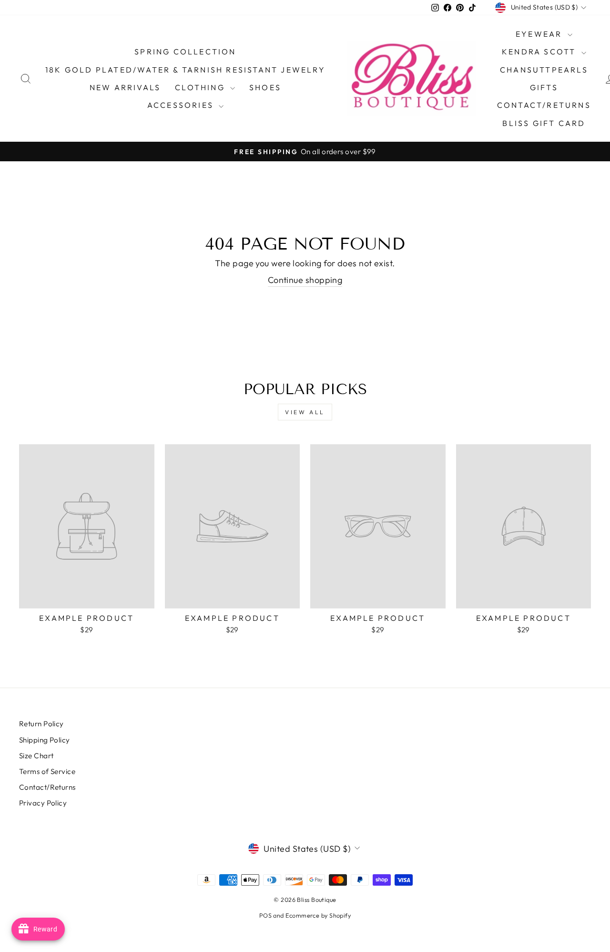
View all (305, 412)
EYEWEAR (540, 34)
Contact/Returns (544, 105)
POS (265, 915)
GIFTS (544, 87)
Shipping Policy (44, 739)
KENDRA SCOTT (540, 51)
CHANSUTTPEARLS (544, 69)
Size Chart (36, 755)
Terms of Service (47, 771)
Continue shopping (305, 279)
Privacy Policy (43, 802)
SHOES (265, 87)
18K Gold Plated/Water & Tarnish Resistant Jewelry (185, 69)
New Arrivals (125, 87)
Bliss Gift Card (543, 123)
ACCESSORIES (181, 105)
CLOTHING (201, 87)
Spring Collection (185, 51)
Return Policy (41, 723)
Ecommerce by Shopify (318, 915)
